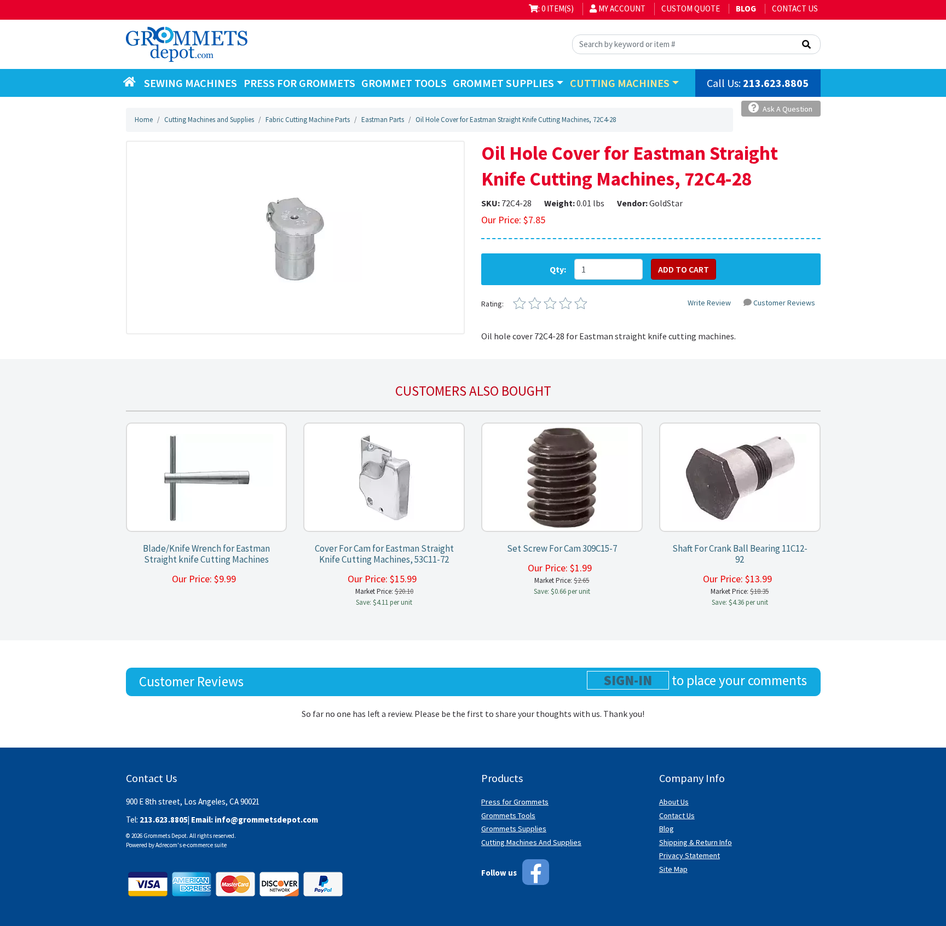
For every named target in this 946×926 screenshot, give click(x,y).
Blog (666, 829)
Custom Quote (690, 8)
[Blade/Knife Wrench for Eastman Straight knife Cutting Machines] (206, 477)
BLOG (746, 8)
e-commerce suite (205, 845)
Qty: (558, 269)
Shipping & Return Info (695, 842)
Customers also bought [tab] (473, 391)
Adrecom (166, 845)
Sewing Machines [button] (190, 83)
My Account (621, 8)
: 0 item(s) (556, 8)
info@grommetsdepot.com (266, 819)
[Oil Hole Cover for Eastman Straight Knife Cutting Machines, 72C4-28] (295, 237)
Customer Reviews (784, 303)
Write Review (709, 303)
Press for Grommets (515, 802)
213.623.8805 (776, 83)
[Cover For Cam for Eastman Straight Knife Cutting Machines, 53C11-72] (384, 477)
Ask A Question (786, 109)
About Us (674, 802)
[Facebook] (535, 872)
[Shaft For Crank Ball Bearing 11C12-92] (739, 477)
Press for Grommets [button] (299, 83)
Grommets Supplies (513, 829)
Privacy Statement (689, 855)
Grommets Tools (508, 815)
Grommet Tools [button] (404, 83)
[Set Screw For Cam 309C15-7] (562, 477)
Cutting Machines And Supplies (531, 842)
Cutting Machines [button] (620, 83)
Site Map (673, 869)
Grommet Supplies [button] (503, 83)
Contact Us (795, 8)
